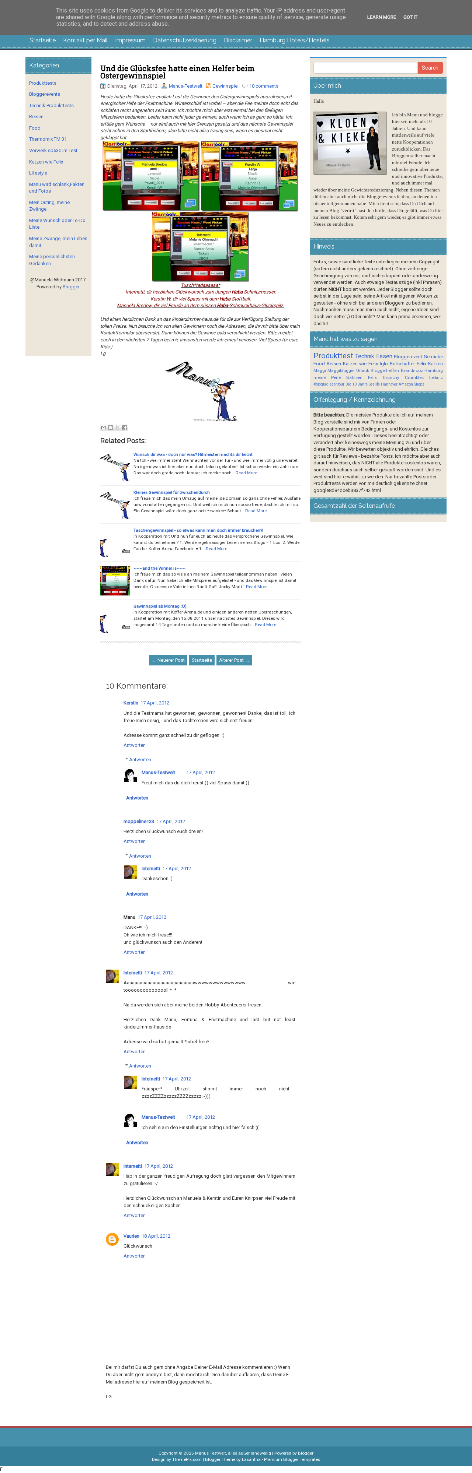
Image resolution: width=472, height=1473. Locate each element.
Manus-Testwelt (185, 86)
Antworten (135, 745)
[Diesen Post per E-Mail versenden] (103, 427)
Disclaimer (238, 40)
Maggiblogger (341, 370)
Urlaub (362, 370)
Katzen (435, 363)
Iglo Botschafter (397, 363)
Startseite (43, 40)
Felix (421, 363)
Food (35, 128)
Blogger (71, 286)
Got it (410, 17)
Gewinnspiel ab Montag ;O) (160, 606)
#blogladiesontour (328, 384)
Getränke (433, 356)
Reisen (36, 116)
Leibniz (436, 377)
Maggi (319, 370)
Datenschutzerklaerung (184, 40)
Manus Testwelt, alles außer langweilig (233, 1453)
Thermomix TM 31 (48, 139)
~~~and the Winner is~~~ (159, 568)
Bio (348, 384)
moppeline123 (139, 821)
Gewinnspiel (225, 86)
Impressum (130, 40)
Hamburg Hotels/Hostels (295, 40)
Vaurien (131, 1236)
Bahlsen (354, 377)
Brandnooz (412, 370)
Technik (364, 356)
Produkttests (42, 83)
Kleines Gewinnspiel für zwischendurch (171, 492)
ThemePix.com (187, 1459)
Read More (246, 472)
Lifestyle (38, 173)
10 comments (263, 86)
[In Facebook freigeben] (124, 427)
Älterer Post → (234, 660)
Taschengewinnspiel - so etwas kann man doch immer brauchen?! (198, 530)
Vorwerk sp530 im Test (53, 150)
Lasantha (251, 1459)
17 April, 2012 (154, 703)
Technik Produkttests (51, 105)
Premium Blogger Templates (292, 1459)
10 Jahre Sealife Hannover (375, 384)
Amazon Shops (411, 384)
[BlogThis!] (110, 427)
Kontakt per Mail (85, 40)
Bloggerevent (408, 356)
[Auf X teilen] (117, 427)
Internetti (151, 868)
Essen (384, 356)
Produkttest (333, 355)
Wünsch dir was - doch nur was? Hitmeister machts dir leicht (193, 454)
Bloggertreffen (385, 370)
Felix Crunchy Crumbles (395, 377)
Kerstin (131, 703)
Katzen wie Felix (46, 162)
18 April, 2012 (156, 1236)
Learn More (381, 17)
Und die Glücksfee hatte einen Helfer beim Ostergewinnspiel (177, 71)
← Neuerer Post (168, 660)
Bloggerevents (44, 94)
